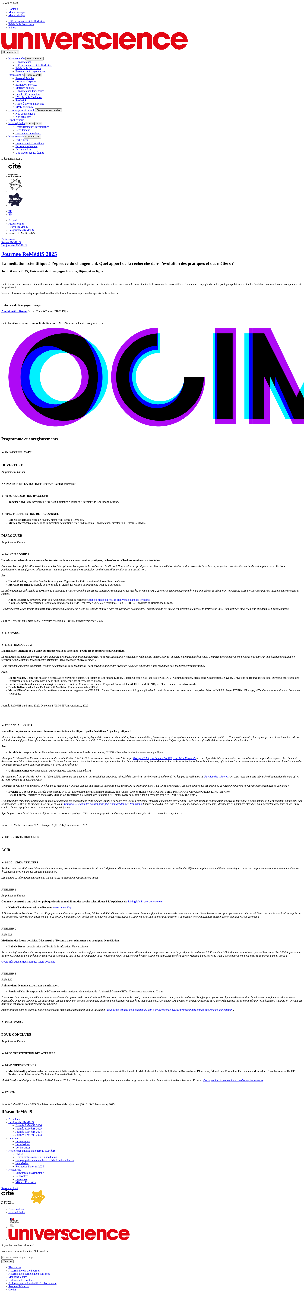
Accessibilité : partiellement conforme (29, 1273)
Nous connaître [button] (16, 58)
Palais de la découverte (21, 24)
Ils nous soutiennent (26, 146)
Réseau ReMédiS (18, 226)
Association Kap (62, 907)
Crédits (12, 1289)
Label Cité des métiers (27, 94)
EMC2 (19, 1153)
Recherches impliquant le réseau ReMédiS (31, 1150)
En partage (21, 1179)
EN (10, 214)
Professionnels (16, 223)
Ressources (14, 1169)
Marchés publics (24, 87)
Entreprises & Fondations (29, 143)
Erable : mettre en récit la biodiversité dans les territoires (119, 599)
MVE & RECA (24, 106)
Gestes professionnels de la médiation (36, 1157)
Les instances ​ (23, 1147)
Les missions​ (22, 1144)
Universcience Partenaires (29, 90)
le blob (12, 27)
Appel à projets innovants (29, 103)
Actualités (14, 1119)
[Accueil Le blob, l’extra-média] (38, 1203)
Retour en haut (9, 1188)
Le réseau (13, 1138)
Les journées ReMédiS (21, 229)
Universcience (23, 61)
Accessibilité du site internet (23, 1270)
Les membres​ (22, 1141)
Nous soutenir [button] (16, 136)
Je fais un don (23, 149)
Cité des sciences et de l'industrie (26, 21)
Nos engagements (25, 113)
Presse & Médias (24, 78)
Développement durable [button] (21, 110)
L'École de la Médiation (28, 97)
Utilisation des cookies (20, 1280)
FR (10, 211)
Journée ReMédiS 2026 (28, 1125)
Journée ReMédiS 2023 (28, 1134)
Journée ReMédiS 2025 (29, 254)
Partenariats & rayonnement (30, 71)
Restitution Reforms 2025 (29, 1166)
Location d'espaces (25, 81)
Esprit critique (16, 119)
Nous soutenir (16, 1209)
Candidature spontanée (28, 133)
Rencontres (21, 1175)
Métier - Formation (25, 1182)
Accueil (12, 220)
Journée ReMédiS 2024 (28, 1131)
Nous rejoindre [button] (16, 123)
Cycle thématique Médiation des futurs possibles (28, 961)
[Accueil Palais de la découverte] (15, 190)
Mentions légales (17, 1276)
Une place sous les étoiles (29, 152)
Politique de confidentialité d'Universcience (32, 1283)
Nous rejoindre (16, 1212)
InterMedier (21, 1163)
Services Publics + (18, 1286)
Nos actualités (23, 116)
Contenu (13, 8)
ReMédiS (20, 100)
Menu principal (16, 12)
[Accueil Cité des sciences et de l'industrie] (15, 176)
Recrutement (22, 129)
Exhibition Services (26, 84)
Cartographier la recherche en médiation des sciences (44, 1160)
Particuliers (21, 139)
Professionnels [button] (16, 74)
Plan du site (14, 1267)
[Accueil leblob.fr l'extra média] (15, 205)
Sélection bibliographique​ (29, 1172)
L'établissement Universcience (32, 126)
